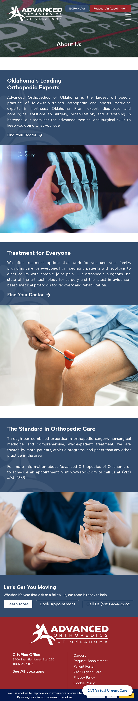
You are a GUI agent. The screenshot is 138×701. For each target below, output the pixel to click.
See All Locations (28, 671)
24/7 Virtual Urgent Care (107, 690)
